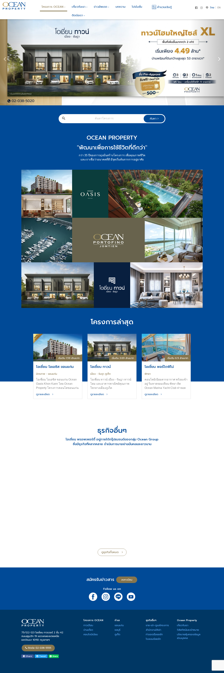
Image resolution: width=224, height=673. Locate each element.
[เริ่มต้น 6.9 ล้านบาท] (166, 347)
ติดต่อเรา (77, 15)
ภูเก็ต (117, 634)
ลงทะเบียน (126, 580)
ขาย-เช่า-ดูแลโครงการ (157, 625)
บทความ (120, 7)
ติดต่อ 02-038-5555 (39, 648)
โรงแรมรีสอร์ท (153, 639)
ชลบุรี (117, 630)
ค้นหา (154, 119)
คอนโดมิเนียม (90, 634)
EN (219, 7)
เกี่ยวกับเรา (78, 7)
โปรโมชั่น (137, 7)
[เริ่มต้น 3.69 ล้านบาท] (112, 347)
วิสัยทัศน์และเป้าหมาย (188, 630)
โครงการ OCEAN (52, 7)
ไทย (212, 7)
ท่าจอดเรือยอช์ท (154, 634)
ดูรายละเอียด (44, 394)
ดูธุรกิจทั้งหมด (111, 552)
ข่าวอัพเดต (100, 7)
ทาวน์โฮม (88, 625)
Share (28, 656)
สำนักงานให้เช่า (153, 630)
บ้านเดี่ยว (88, 630)
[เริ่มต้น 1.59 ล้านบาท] (57, 347)
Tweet (42, 656)
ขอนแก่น (119, 625)
